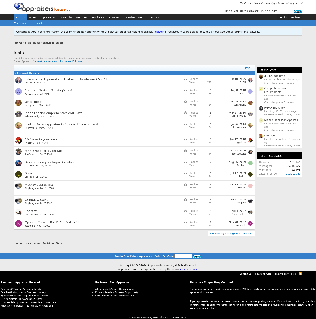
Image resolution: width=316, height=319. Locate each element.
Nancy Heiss (31, 105)
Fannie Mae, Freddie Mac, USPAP (282, 114)
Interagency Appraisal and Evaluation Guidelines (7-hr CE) (66, 79)
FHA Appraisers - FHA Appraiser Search (21, 298)
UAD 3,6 (269, 135)
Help (141, 17)
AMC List (66, 17)
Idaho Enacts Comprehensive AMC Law (53, 113)
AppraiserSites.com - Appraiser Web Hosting (24, 295)
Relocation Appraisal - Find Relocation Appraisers (27, 305)
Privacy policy (281, 273)
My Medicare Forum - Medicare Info (114, 295)
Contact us (245, 273)
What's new (20, 23)
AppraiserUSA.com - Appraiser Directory (22, 289)
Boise (29, 173)
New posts (37, 23)
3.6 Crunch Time (274, 76)
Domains (113, 17)
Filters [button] (246, 67)
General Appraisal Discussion (279, 83)
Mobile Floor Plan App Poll (281, 120)
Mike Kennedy (32, 116)
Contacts (31, 211)
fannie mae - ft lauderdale (44, 150)
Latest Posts (267, 70)
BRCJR (28, 82)
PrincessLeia (31, 127)
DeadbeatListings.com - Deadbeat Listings (23, 292)
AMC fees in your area (41, 139)
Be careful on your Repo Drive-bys (49, 162)
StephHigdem (32, 188)
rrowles (242, 187)
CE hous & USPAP (37, 199)
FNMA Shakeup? (274, 107)
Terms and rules (262, 273)
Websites (81, 17)
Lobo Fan (29, 176)
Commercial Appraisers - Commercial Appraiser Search (30, 302)
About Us (153, 17)
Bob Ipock (241, 202)
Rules (32, 17)
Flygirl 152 (30, 142)
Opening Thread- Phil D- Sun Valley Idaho (54, 222)
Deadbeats (97, 17)
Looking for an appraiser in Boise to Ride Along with (62, 124)
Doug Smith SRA (33, 214)
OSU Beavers (31, 165)
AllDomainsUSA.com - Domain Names (115, 289)
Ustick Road (33, 102)
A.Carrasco (30, 94)
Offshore (241, 165)
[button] (28, 23)
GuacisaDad (292, 173)
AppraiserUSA (48, 17)
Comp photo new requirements (275, 90)
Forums (20, 17)
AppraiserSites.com (189, 269)
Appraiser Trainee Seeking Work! (48, 90)
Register (158, 31)
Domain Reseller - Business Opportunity (116, 292)
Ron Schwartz (31, 154)
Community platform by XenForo (158, 317)
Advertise (129, 17)
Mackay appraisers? (39, 184)
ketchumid (30, 225)
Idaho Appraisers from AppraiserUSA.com (57, 61)
